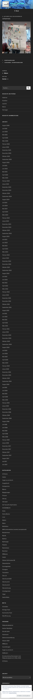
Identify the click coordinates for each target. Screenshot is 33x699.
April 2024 (5, 211)
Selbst (4, 557)
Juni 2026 (5, 131)
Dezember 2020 (6, 335)
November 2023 (6, 227)
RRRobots (5, 554)
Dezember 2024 (6, 187)
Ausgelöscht (5, 483)
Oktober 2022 (6, 267)
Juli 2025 (4, 165)
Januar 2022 (5, 295)
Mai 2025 (4, 171)
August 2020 (5, 347)
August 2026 (5, 125)
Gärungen (5, 501)
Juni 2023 (5, 242)
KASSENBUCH (6, 508)
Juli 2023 (4, 239)
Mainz (4, 523)
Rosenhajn (18, 16)
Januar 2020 (5, 369)
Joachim (4, 103)
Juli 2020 (4, 350)
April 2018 (5, 433)
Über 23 (4, 575)
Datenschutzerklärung (8, 637)
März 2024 (5, 215)
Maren (4, 106)
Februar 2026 (6, 144)
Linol (3, 517)
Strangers (5, 569)
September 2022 (7, 270)
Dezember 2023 (6, 224)
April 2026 (5, 138)
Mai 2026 (4, 134)
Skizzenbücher (6, 563)
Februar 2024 (6, 218)
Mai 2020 (4, 356)
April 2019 (5, 396)
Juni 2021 (4, 316)
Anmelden (5, 606)
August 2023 (5, 236)
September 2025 (7, 159)
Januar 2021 (5, 332)
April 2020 (5, 359)
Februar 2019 (6, 403)
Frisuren (4, 495)
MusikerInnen (6, 532)
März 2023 (5, 252)
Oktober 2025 (6, 156)
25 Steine (5, 474)
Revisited (4, 551)
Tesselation (5, 572)
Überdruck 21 (6, 582)
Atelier (4, 477)
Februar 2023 (6, 255)
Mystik (4, 535)
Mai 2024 (4, 208)
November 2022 (6, 264)
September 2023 (7, 233)
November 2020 (6, 338)
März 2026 (5, 141)
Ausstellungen (6, 647)
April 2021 (5, 322)
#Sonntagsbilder (17, 62)
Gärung (4, 498)
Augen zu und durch (7, 480)
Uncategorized (6, 591)
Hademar (4, 97)
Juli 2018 (4, 424)
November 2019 (6, 375)
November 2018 (6, 412)
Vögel (3, 594)
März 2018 (5, 437)
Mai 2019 (4, 393)
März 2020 (5, 363)
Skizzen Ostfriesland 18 (8, 560)
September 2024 (7, 196)
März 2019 (5, 400)
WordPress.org (6, 616)
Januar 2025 (5, 184)
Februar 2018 (6, 440)
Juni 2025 (5, 168)
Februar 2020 (6, 366)
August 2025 (5, 162)
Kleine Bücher (6, 514)
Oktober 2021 (6, 304)
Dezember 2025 (6, 150)
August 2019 (5, 384)
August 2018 (5, 421)
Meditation (5, 526)
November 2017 (6, 449)
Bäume (4, 489)
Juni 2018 (4, 427)
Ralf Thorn (17, 3)
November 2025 (6, 153)
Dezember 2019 (6, 372)
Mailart (4, 520)
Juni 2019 (4, 390)
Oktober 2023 (6, 230)
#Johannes (7, 62)
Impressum (5, 634)
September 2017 (6, 455)
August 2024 (5, 199)
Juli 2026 (4, 128)
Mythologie (5, 541)
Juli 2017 (4, 461)
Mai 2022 (4, 282)
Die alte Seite (6, 631)
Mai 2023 (4, 245)
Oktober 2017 (6, 452)
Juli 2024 (4, 202)
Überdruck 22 (6, 585)
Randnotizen (5, 548)
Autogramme (6, 486)
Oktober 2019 (6, 378)
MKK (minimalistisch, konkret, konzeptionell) (14, 529)
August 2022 (5, 273)
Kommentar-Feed (7, 613)
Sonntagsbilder (9, 60)
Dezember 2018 (6, 409)
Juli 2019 (4, 387)
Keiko (3, 511)
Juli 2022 (4, 276)
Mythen (4, 538)
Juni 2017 (4, 464)
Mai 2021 (4, 319)
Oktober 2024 (6, 193)
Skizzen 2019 (5, 640)
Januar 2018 (5, 443)
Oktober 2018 (6, 415)
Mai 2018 (4, 430)
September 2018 (7, 418)
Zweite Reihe (5, 597)
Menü (17, 11)
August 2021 (5, 310)
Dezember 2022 (6, 261)
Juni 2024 (5, 205)
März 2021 (5, 326)
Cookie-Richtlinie (12, 692)
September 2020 (7, 344)
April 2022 (5, 286)
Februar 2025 (6, 181)
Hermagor (5, 110)
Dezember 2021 (6, 298)
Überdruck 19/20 (6, 578)
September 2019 (7, 381)
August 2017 (5, 458)
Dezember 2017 (6, 446)
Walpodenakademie (7, 625)
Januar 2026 (5, 147)
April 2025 (5, 175)
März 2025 (5, 178)
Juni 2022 (5, 279)
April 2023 (5, 249)
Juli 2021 (4, 313)
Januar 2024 (5, 221)
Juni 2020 (5, 353)
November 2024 (6, 190)
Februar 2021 (5, 329)
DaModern (5, 653)
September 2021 (6, 307)
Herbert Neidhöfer (7, 628)
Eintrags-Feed (6, 609)
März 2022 (5, 289)
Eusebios (4, 100)
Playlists (4, 545)
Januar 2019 (5, 406)
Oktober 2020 (6, 341)
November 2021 (6, 301)
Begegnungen (6, 492)
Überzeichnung (6, 588)
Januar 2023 (5, 258)
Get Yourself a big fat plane (9, 504)
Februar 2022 (6, 292)
